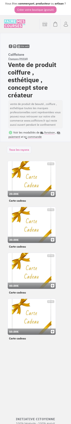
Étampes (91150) (18, 58)
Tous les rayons (19, 149)
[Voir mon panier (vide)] (55, 24)
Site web (24, 46)
